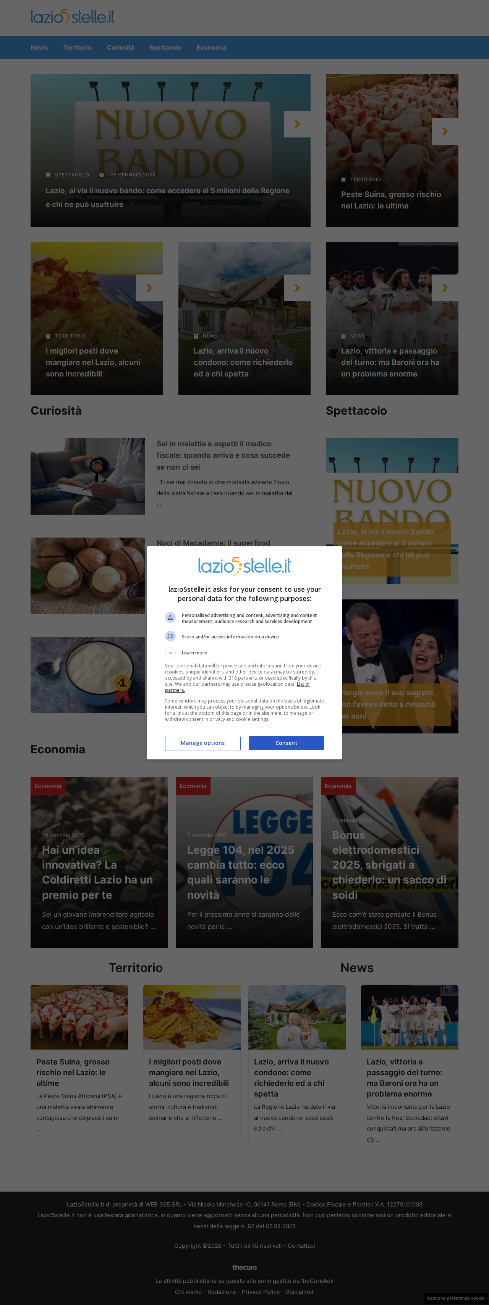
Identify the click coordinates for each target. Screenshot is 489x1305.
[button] (244, 653)
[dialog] (244, 652)
